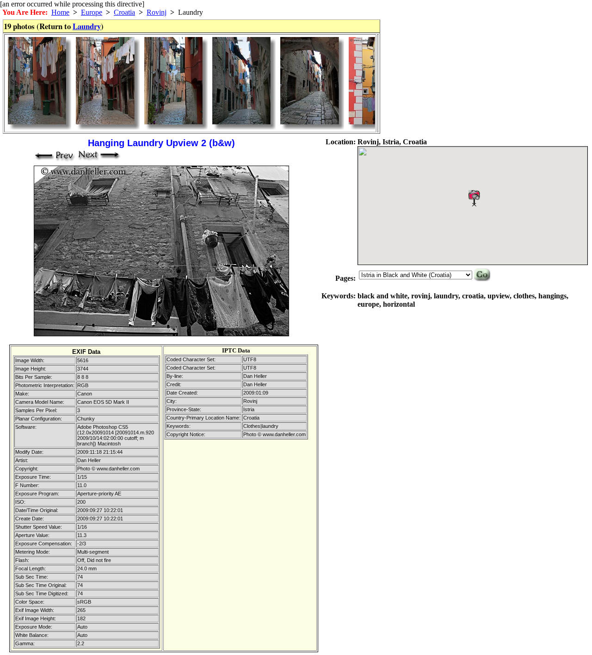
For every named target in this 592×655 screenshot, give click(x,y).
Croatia (124, 12)
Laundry (87, 26)
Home (60, 12)
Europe (91, 12)
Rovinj (156, 12)
